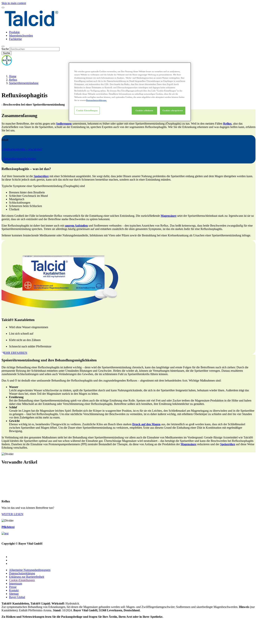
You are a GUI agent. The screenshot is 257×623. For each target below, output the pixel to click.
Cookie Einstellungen (86, 110)
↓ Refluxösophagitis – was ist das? (22, 149)
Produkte (14, 32)
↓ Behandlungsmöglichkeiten (19, 158)
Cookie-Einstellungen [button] (22, 580)
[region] (130, 91)
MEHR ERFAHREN (14, 352)
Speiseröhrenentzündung (23, 83)
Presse (13, 587)
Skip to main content (14, 3)
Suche (5, 49)
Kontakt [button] (14, 590)
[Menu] (3, 7)
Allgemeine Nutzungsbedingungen (29, 570)
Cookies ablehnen (144, 110)
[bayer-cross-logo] (7, 64)
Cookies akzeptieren (173, 110)
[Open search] (3, 46)
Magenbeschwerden (21, 35)
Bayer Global (17, 597)
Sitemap (14, 593)
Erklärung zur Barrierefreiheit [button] (26, 576)
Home (12, 76)
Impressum (15, 583)
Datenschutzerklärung (22, 573)
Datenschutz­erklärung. (96, 100)
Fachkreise (15, 39)
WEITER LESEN (12, 514)
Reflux (13, 79)
